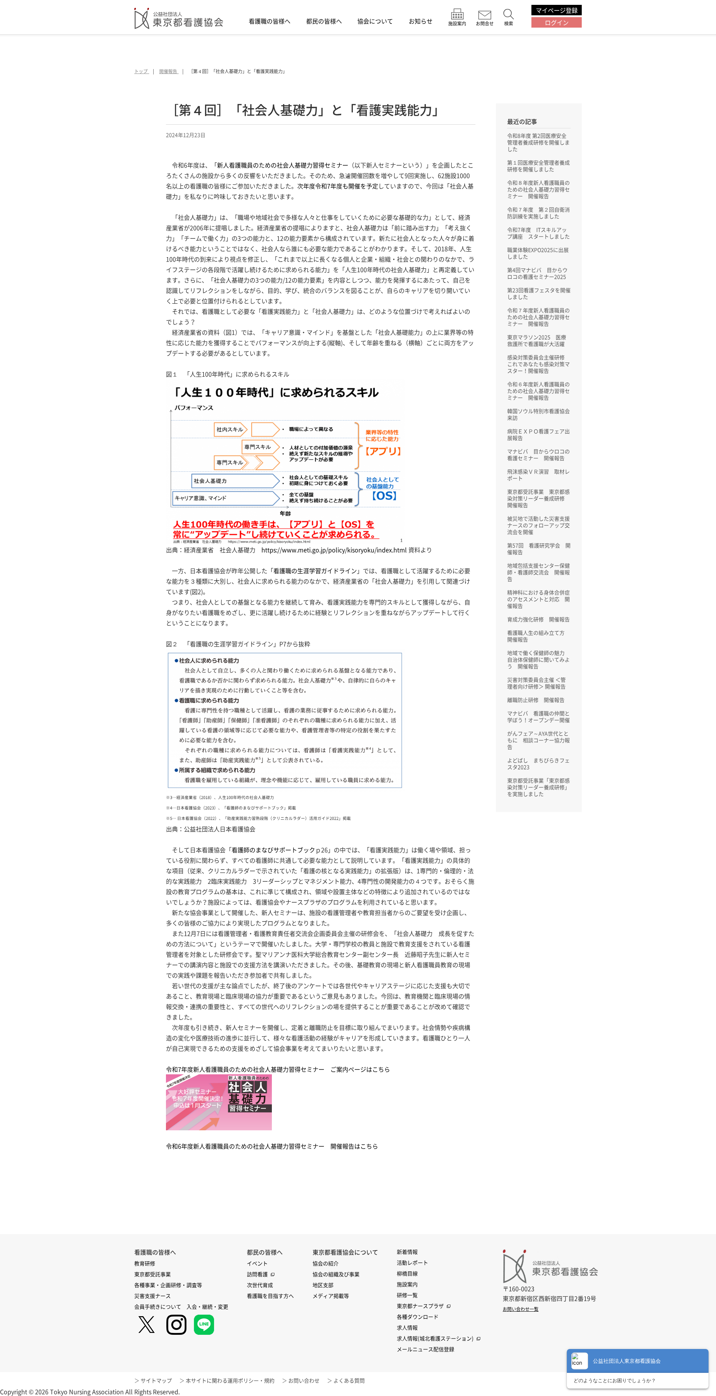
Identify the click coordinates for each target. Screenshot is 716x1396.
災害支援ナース (152, 1295)
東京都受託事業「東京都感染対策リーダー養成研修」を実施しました (538, 787)
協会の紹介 (326, 1263)
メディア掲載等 (331, 1295)
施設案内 (407, 1284)
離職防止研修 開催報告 (536, 699)
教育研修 (144, 1263)
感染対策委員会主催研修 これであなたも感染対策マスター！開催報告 (538, 363)
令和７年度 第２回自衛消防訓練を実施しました (538, 213)
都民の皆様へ (324, 21)
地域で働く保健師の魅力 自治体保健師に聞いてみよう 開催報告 (538, 659)
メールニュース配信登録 (425, 1349)
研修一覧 (407, 1295)
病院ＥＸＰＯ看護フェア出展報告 (538, 434)
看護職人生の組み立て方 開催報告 (538, 636)
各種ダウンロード (418, 1316)
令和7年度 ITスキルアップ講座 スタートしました (538, 233)
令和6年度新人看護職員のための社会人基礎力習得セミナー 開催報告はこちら (272, 1146)
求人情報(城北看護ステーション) (435, 1338)
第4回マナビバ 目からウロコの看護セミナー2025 (537, 273)
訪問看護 (257, 1274)
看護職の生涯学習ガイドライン (315, 570)
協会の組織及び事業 (336, 1274)
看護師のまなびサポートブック (273, 849)
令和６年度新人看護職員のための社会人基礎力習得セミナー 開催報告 (538, 390)
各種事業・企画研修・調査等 (168, 1285)
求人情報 (407, 1327)
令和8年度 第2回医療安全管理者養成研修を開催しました (538, 142)
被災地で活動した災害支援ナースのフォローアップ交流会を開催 (538, 525)
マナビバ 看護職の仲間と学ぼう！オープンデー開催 (538, 716)
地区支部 (323, 1285)
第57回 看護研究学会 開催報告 (539, 548)
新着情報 (407, 1251)
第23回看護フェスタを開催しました (539, 293)
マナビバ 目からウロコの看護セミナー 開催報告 (538, 454)
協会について (375, 21)
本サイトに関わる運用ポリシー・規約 (230, 1380)
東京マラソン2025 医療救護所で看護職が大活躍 (536, 340)
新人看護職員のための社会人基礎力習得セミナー (282, 164)
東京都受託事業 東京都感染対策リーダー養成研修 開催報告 (538, 498)
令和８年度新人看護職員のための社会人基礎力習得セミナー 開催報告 (538, 189)
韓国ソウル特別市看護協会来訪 (538, 414)
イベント (257, 1263)
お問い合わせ (304, 1380)
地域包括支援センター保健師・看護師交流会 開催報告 (538, 572)
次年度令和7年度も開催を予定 (337, 185)
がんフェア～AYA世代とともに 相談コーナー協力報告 (538, 740)
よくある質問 (349, 1380)
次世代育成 (260, 1285)
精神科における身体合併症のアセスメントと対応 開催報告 (538, 598)
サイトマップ (156, 1380)
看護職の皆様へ (270, 21)
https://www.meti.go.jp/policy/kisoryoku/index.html (334, 549)
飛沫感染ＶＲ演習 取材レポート (538, 475)
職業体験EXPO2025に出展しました (538, 253)
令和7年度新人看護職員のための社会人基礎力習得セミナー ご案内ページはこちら (278, 1069)
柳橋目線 (407, 1273)
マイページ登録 (557, 10)
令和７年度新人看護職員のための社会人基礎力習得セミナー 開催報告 (538, 316)
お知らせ (421, 21)
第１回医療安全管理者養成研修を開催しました (538, 166)
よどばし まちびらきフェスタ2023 (538, 763)
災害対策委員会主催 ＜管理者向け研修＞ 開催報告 (536, 683)
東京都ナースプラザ (420, 1305)
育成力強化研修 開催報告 (538, 619)
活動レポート (412, 1262)
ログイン (557, 22)
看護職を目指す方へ (270, 1295)
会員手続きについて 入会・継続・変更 (181, 1306)
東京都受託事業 (152, 1274)
